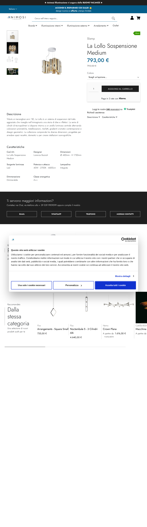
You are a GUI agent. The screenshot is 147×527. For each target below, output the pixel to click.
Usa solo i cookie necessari (31, 285)
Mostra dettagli (122, 276)
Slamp (91, 39)
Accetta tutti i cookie (115, 285)
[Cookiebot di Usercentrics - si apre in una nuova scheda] (123, 239)
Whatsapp (56, 214)
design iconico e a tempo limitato (73, 10)
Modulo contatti (125, 214)
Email (22, 214)
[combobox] (74, 18)
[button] (13, 9)
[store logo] (16, 17)
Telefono (90, 214)
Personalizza (71, 285)
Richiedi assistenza (95, 112)
